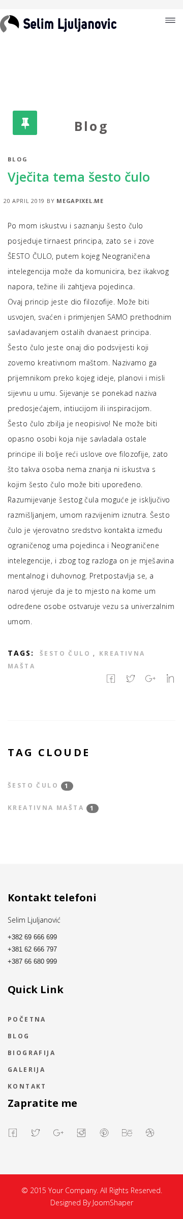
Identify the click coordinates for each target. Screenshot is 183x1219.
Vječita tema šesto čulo (79, 176)
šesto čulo (65, 653)
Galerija (26, 1070)
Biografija (31, 1053)
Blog (18, 159)
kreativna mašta (51, 808)
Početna (27, 1020)
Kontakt (27, 1087)
